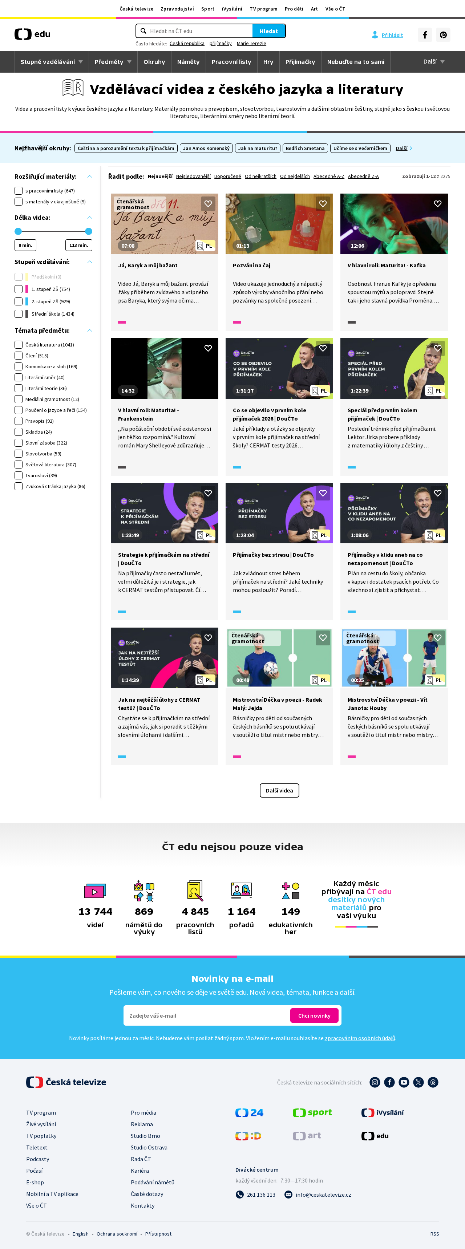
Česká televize (136, 8)
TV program (264, 8)
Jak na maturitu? (257, 148)
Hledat (269, 31)
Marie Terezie (251, 43)
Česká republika (187, 43)
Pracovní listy (231, 61)
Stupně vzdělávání (48, 61)
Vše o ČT (335, 8)
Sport (208, 8)
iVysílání (232, 8)
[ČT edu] (32, 36)
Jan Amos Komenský (206, 148)
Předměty (109, 61)
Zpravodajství (177, 8)
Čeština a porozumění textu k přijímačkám (126, 148)
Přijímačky (300, 61)
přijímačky (221, 43)
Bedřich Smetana (305, 148)
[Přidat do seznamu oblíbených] (208, 203)
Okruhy (154, 61)
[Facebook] (425, 35)
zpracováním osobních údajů (360, 1038)
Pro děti (294, 8)
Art (314, 8)
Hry (268, 61)
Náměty (188, 61)
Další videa (279, 790)
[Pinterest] (443, 35)
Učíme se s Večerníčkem (360, 148)
